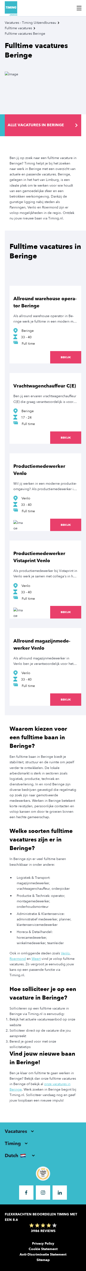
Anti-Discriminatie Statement (43, 1254)
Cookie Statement (43, 1249)
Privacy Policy (43, 1243)
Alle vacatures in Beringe (36, 125)
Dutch (11, 1155)
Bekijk (66, 357)
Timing (13, 1143)
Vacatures (16, 1131)
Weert (36, 959)
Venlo (65, 953)
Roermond (18, 959)
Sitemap (43, 1260)
